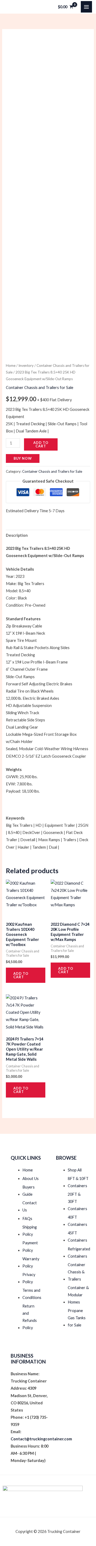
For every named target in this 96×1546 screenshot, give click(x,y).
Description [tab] (17, 535)
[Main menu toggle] (86, 6)
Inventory (26, 365)
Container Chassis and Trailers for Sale (39, 387)
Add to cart (41, 444)
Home (10, 365)
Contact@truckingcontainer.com (41, 1439)
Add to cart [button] (21, 975)
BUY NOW (23, 458)
